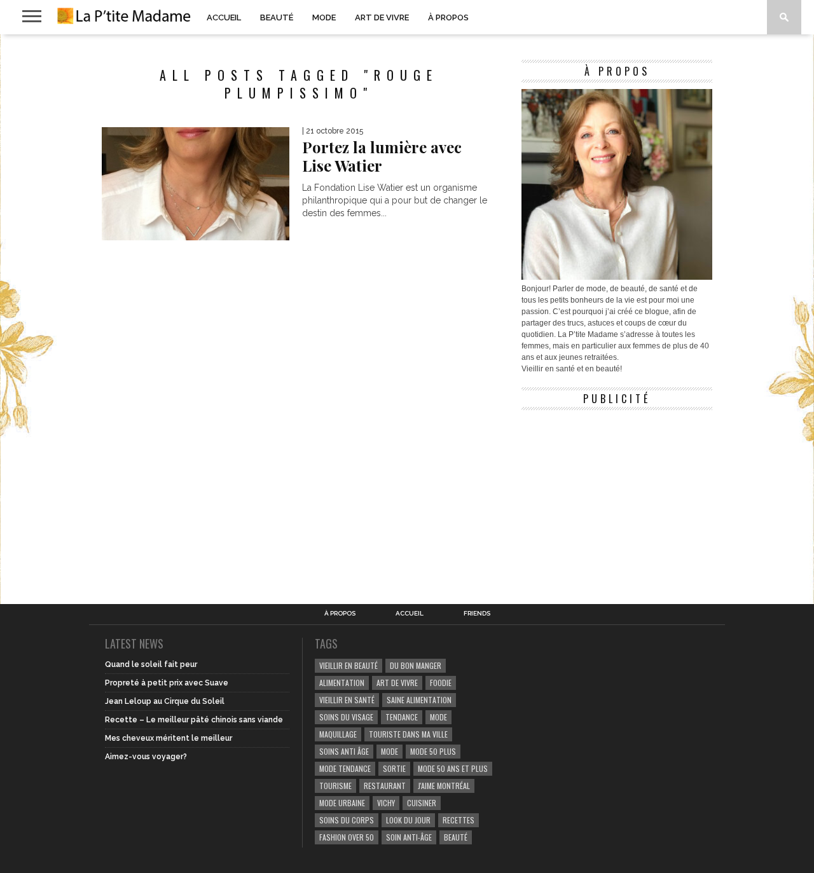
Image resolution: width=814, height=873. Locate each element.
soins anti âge (344, 751)
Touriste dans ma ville (408, 734)
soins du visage (346, 716)
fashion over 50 (346, 837)
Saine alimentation (419, 699)
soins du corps (346, 820)
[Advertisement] (616, 495)
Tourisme (335, 785)
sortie (394, 768)
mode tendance (345, 768)
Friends (477, 613)
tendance (401, 716)
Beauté (276, 17)
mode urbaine (342, 802)
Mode (324, 17)
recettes (458, 820)
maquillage (338, 734)
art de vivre (397, 682)
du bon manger (415, 665)
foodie (441, 682)
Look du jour (408, 820)
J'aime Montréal (444, 785)
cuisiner (421, 802)
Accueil (224, 17)
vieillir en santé (347, 699)
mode (438, 716)
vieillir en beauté (348, 665)
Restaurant (385, 785)
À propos (448, 17)
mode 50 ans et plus (453, 768)
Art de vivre (382, 17)
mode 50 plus (433, 751)
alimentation (341, 682)
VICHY (386, 802)
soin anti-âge (409, 837)
